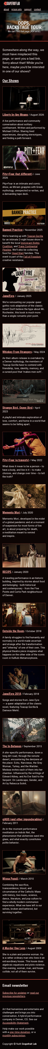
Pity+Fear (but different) (17, 174)
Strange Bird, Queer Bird (17, 407)
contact (37, 9)
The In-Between (11, 746)
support (28, 9)
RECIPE (6, 572)
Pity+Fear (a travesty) (15, 460)
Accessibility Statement (15, 1022)
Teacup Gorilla (35, 236)
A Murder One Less (13, 948)
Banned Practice (12, 230)
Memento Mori (11, 512)
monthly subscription (13, 1035)
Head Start (18, 253)
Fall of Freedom (32, 256)
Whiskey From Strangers (17, 352)
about (6, 9)
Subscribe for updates (14, 992)
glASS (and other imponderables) (22, 819)
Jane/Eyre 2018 (11, 694)
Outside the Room (13, 631)
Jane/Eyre (8, 296)
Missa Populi (10, 878)
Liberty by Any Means (15, 114)
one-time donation (20, 1032)
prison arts (16, 9)
